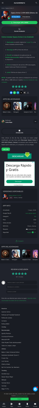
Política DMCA (5, 324)
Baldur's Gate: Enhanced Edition (11, 352)
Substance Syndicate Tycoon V (10, 355)
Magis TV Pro (5, 389)
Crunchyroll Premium (7, 336)
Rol (35, 216)
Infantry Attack (6, 364)
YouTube (4, 386)
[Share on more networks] (24, 92)
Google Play (29, 42)
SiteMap (4, 327)
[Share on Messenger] (11, 92)
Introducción (19, 131)
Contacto (4, 321)
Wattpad (4, 380)
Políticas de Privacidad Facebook (11, 315)
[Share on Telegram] (17, 92)
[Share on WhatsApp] (14, 92)
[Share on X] (21, 92)
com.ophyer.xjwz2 (30, 213)
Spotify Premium (6, 333)
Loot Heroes (5, 361)
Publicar (33, 295)
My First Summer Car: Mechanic (10, 367)
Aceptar (19, 399)
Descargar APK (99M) (19, 22)
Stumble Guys (5, 373)
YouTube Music (6, 383)
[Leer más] (19, 149)
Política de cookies (7, 318)
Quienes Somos (6, 312)
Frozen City (5, 358)
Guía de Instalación (19, 30)
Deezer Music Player (7, 377)
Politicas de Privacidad (21, 395)
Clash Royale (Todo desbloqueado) (11, 342)
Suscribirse (17, 16)
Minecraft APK (6, 339)
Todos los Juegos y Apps (9, 345)
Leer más (6, 149)
